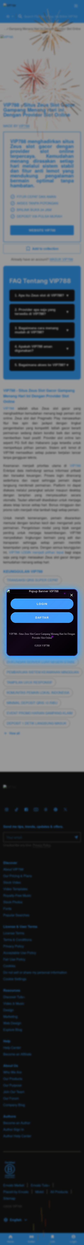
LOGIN (42, 604)
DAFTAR (42, 617)
